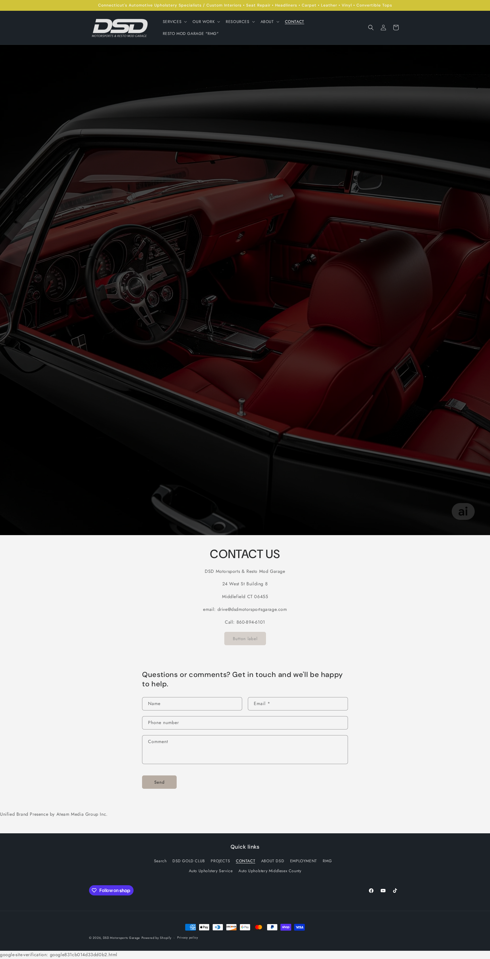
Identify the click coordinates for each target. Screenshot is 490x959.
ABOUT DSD (272, 861)
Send (159, 782)
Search (160, 861)
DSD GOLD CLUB (188, 861)
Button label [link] (245, 639)
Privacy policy (187, 937)
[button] (174, 22)
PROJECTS (220, 861)
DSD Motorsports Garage (121, 937)
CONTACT (245, 861)
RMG (327, 861)
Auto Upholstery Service (211, 871)
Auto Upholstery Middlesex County (269, 871)
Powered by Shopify (156, 937)
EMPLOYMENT (303, 861)
